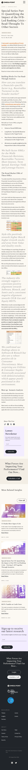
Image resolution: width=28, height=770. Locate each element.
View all (22, 500)
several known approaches (13, 104)
